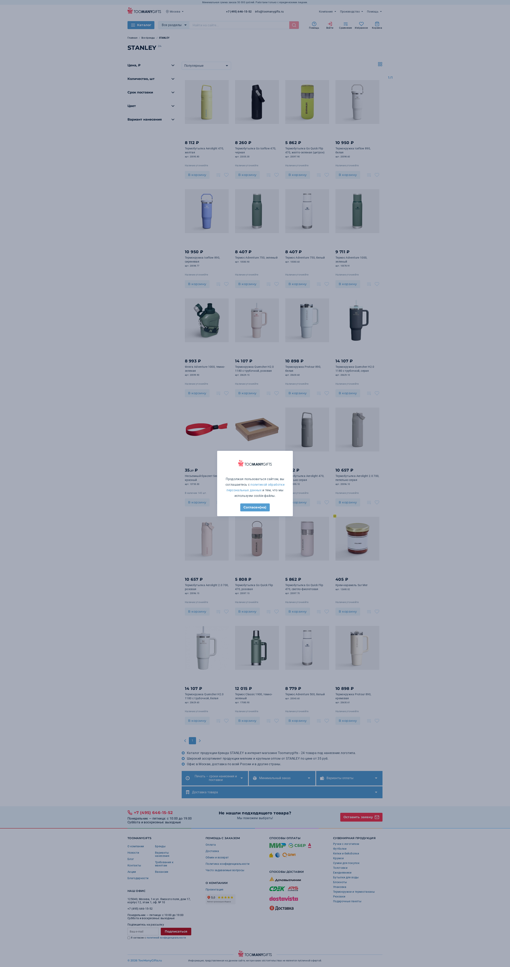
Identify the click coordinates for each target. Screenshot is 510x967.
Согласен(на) (254, 507)
